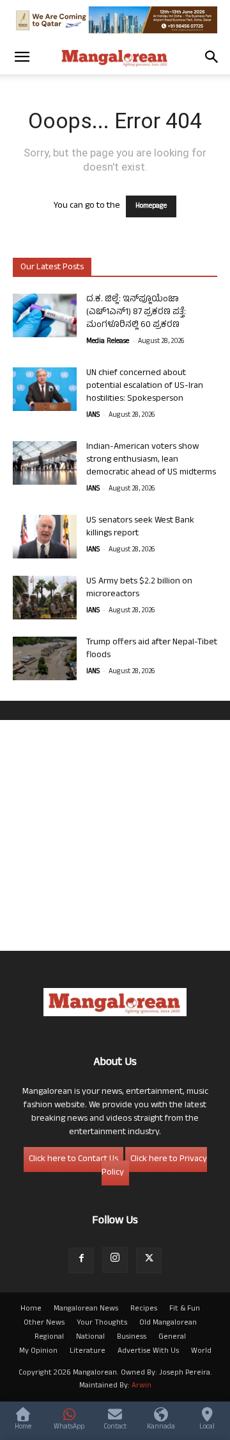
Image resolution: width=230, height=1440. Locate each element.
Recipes (143, 1309)
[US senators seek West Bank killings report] (45, 537)
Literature (87, 1351)
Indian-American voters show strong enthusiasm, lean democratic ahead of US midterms (151, 460)
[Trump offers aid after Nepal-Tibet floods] (45, 659)
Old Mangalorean (168, 1323)
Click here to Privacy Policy (154, 1166)
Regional (49, 1337)
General (172, 1337)
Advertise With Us (148, 1351)
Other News (44, 1323)
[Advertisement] (115, 835)
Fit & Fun (184, 1309)
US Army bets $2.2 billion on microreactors (139, 588)
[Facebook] (81, 1260)
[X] (149, 1260)
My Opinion (38, 1351)
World (201, 1351)
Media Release (107, 341)
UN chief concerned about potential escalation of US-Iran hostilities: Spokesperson (144, 386)
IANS (93, 415)
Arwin (141, 1386)
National (90, 1337)
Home (31, 1309)
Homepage (151, 206)
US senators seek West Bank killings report (140, 527)
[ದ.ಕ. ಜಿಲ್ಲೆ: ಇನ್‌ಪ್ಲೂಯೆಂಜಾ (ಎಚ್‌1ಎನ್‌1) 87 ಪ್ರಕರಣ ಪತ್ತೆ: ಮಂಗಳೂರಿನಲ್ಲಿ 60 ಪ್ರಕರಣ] (45, 316)
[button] (21, 57)
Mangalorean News (86, 1309)
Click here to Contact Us (73, 1159)
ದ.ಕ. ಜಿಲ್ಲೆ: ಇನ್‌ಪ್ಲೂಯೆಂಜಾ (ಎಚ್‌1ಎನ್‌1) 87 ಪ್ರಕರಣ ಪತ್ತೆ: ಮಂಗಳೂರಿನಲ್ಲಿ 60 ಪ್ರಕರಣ (136, 312)
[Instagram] (115, 1260)
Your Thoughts (102, 1323)
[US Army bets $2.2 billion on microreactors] (45, 598)
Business (131, 1337)
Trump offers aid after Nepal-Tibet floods (151, 649)
